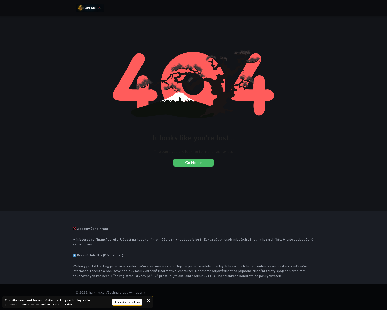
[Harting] (90, 8)
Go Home (193, 162)
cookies (31, 300)
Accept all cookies (127, 302)
